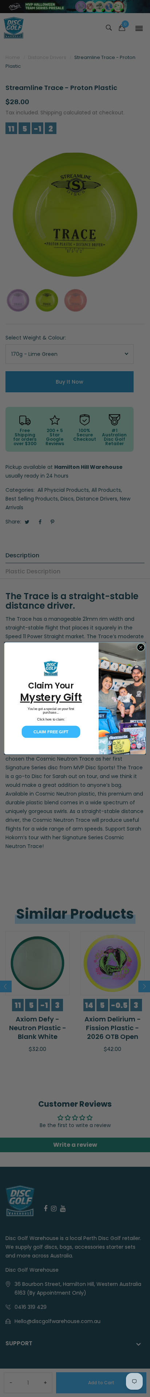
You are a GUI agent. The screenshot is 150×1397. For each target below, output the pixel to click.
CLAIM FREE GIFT (50, 732)
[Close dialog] (140, 647)
